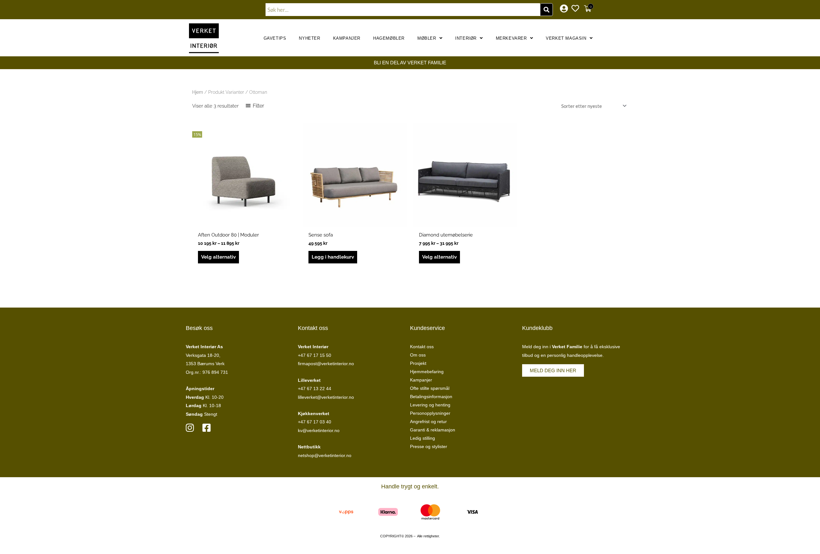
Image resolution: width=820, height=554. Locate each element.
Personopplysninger (430, 413)
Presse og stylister (428, 446)
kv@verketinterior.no (319, 430)
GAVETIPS (275, 38)
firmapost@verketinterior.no (326, 363)
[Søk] (546, 9)
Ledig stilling (422, 438)
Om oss (418, 354)
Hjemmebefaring (427, 371)
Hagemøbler (389, 38)
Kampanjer (346, 38)
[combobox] (403, 9)
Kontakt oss (422, 346)
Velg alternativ (218, 257)
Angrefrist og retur (428, 421)
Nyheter (309, 38)
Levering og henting (430, 404)
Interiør (466, 38)
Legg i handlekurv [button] (333, 257)
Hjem (197, 92)
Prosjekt (418, 363)
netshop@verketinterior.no (324, 455)
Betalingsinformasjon (431, 396)
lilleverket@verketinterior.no (326, 397)
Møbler (426, 38)
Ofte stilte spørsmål (429, 388)
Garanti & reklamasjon (432, 429)
